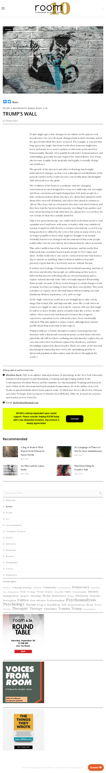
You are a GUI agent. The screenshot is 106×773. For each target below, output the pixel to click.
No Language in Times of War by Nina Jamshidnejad (87, 449)
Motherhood (59, 595)
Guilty (68, 591)
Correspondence (14, 525)
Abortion (6, 588)
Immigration (10, 595)
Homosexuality (79, 592)
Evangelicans (13, 592)
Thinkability (50, 608)
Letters (9, 569)
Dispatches (11, 575)
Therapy (35, 608)
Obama (70, 596)
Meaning (36, 595)
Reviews (10, 556)
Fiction (9, 537)
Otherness (81, 595)
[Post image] (10, 451)
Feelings (31, 592)
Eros (4, 592)
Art (7, 519)
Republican (53, 604)
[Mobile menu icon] (3, 8)
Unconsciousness (89, 609)
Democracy (80, 587)
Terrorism (7, 609)
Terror (98, 604)
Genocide (58, 592)
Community (50, 587)
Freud (40, 591)
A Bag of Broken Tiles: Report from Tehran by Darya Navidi (33, 451)
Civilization (37, 588)
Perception (9, 600)
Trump (76, 608)
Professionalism (56, 600)
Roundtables (12, 562)
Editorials (10, 500)
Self (64, 604)
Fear (23, 591)
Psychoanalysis (81, 600)
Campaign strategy (22, 587)
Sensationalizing (76, 604)
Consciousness (64, 588)
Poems (9, 512)
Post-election (37, 600)
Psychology (14, 604)
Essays (8, 29)
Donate (75, 418)
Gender (49, 591)
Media (46, 595)
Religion (41, 604)
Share (15, 102)
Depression (95, 588)
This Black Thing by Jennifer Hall (84, 468)
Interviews (11, 544)
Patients (95, 595)
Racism (31, 604)
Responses (11, 550)
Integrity (24, 596)
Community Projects (16, 531)
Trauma (64, 608)
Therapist (20, 608)
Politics (23, 600)
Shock (89, 604)
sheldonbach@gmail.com (25, 402)
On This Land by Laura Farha (32, 468)
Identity (93, 591)
